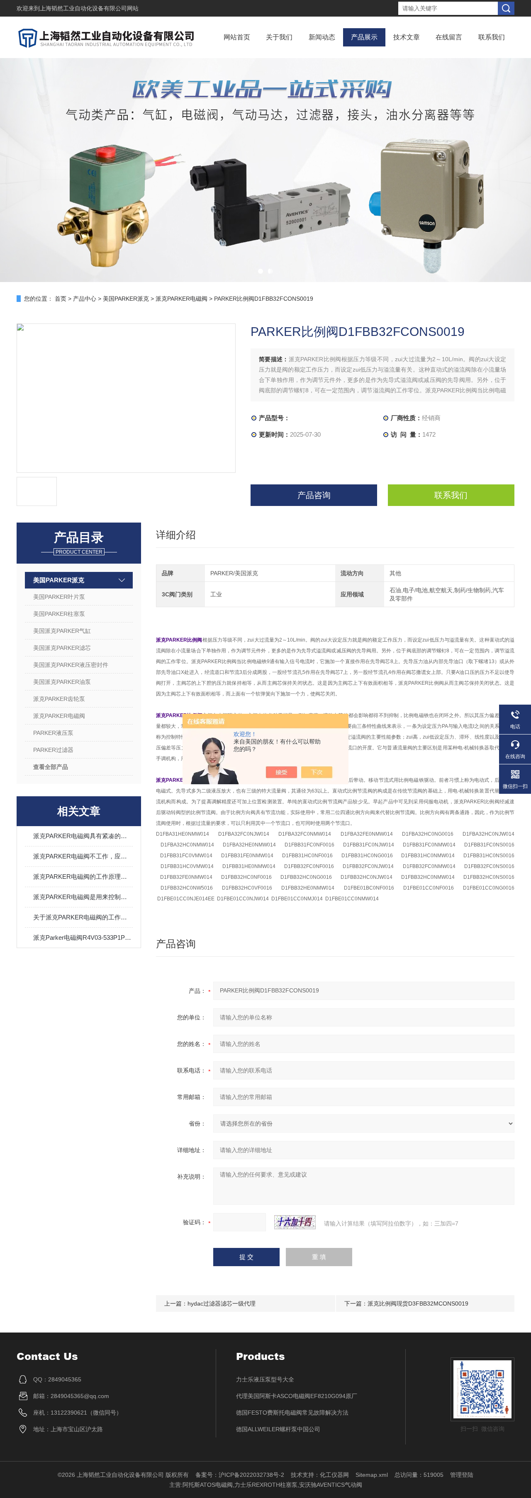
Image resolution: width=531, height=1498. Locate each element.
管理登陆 (461, 1474)
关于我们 (279, 37)
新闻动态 (322, 37)
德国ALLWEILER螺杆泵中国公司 (278, 1429)
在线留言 (449, 37)
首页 (60, 298)
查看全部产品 (50, 767)
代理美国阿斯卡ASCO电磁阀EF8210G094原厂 (296, 1396)
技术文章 (406, 37)
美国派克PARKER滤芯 (62, 647)
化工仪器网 (334, 1474)
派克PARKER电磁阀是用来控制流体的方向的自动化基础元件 (83, 896)
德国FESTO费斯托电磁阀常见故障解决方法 (292, 1412)
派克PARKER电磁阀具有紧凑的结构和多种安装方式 (83, 835)
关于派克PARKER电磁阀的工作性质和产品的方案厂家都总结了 (83, 917)
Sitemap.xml (372, 1474)
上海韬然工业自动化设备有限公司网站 (89, 8)
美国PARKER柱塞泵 (59, 613)
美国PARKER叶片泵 (59, 596)
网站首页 (237, 37)
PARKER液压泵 (53, 733)
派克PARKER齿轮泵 (59, 699)
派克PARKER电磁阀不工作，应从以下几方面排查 (83, 856)
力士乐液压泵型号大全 (265, 1379)
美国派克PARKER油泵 (62, 681)
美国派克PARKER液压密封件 (70, 664)
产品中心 (84, 298)
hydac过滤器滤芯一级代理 (222, 1303)
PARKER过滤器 (53, 750)
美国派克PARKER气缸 (62, 630)
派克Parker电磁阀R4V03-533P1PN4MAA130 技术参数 (83, 937)
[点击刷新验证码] (295, 1222)
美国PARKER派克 (126, 298)
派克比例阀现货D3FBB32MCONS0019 (418, 1303)
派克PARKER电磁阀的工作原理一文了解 (83, 876)
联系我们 (491, 37)
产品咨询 (314, 495)
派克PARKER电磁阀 (181, 298)
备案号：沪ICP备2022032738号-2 (239, 1474)
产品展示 (364, 37)
